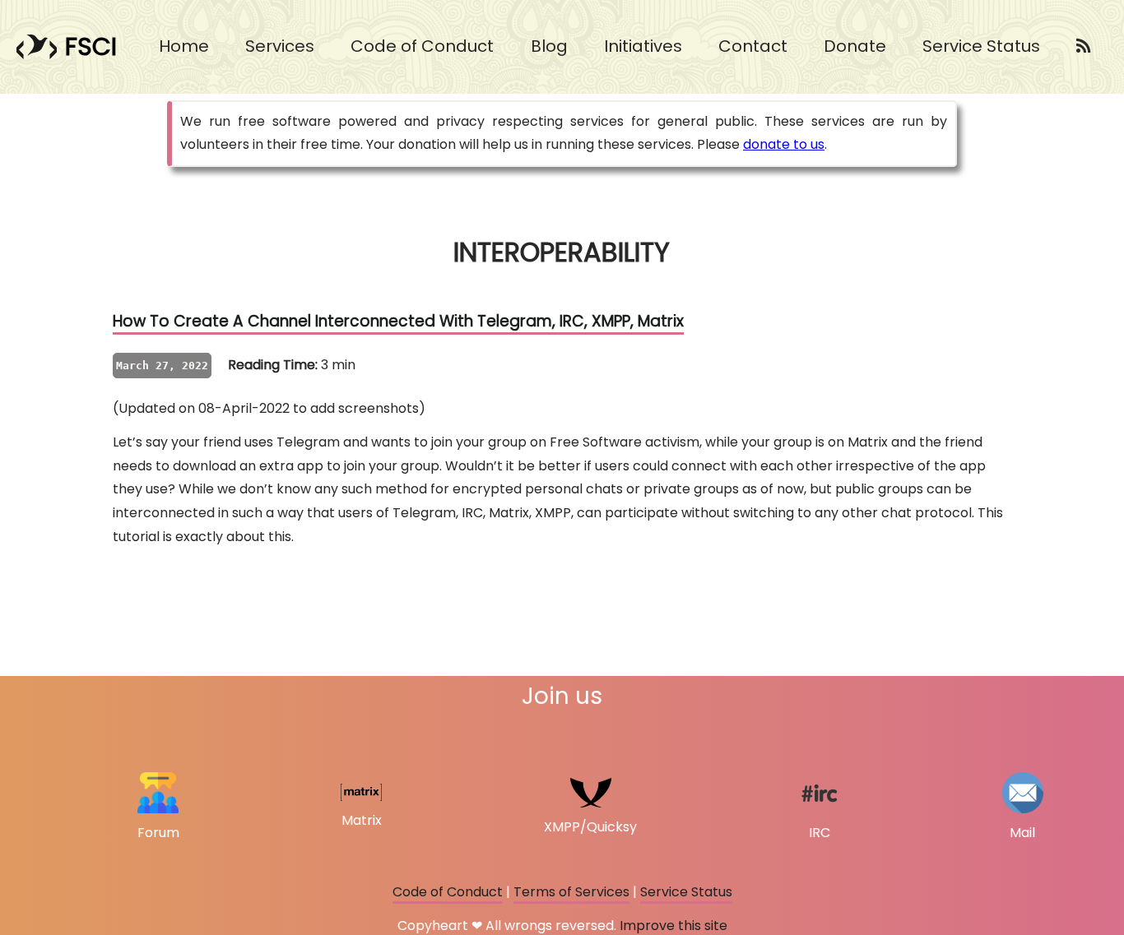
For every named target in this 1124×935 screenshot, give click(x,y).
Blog (549, 46)
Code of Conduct (424, 46)
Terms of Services (571, 891)
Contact (752, 46)
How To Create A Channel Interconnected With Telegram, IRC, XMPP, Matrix (398, 321)
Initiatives (643, 46)
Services (279, 46)
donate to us (783, 144)
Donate (855, 46)
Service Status (981, 46)
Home (184, 46)
